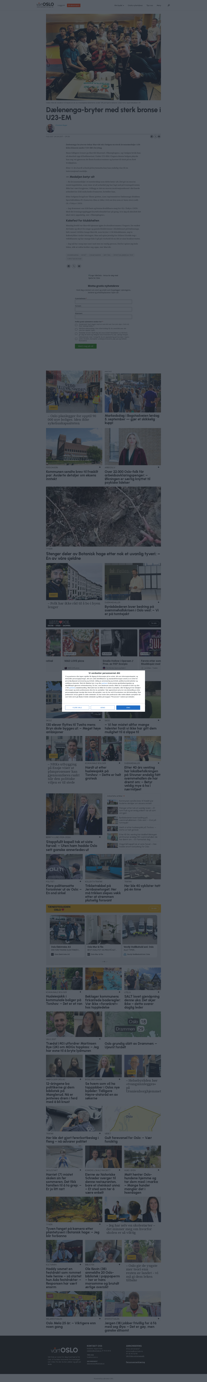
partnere (105, 683)
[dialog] (103, 691)
